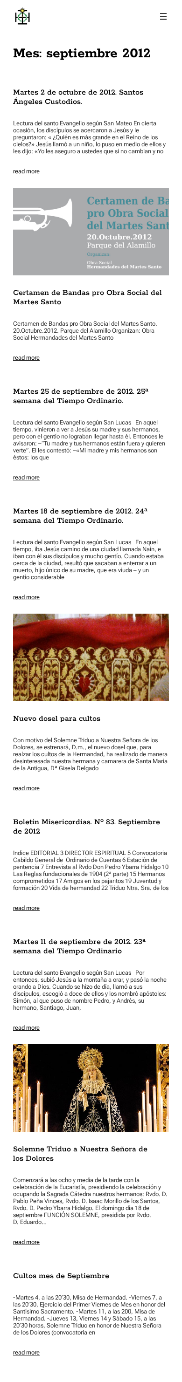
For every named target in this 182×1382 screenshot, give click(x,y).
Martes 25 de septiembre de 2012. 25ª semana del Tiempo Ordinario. (80, 396)
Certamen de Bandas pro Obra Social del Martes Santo (87, 297)
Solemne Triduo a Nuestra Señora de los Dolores (80, 1154)
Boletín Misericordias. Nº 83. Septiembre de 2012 (86, 827)
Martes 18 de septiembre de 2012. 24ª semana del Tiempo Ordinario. (80, 516)
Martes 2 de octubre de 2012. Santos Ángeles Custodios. (78, 97)
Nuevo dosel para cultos (56, 719)
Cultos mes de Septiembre (61, 1276)
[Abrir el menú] (163, 16)
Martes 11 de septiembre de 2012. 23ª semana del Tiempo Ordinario (79, 946)
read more (26, 171)
